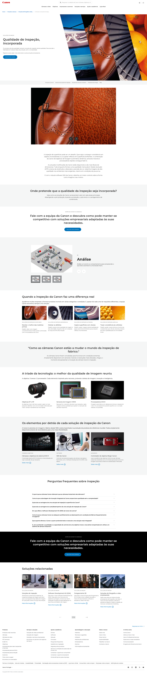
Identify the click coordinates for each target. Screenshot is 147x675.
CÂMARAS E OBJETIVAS (27, 453)
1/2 (77, 255)
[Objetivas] (58, 6)
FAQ (101, 82)
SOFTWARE (59, 453)
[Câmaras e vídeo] (51, 6)
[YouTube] (143, 667)
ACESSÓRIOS (94, 453)
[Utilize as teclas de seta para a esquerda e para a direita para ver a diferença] (73, 116)
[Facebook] (128, 667)
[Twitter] (139, 667)
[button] (60, 617)
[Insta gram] (132, 667)
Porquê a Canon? (49, 82)
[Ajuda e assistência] (98, 6)
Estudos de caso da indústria (79, 82)
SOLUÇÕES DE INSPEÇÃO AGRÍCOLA (109, 322)
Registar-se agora (10, 57)
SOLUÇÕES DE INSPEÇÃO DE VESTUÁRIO (31, 322)
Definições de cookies (117, 663)
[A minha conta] (139, 3)
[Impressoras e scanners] (73, 6)
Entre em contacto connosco (73, 211)
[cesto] (143, 3)
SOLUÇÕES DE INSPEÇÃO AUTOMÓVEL (83, 322)
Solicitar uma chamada (73, 229)
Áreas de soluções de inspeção (62, 82)
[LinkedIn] (135, 667)
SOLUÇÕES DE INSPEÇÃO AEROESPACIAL (58, 322)
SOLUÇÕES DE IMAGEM (8, 35)
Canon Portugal (6, 667)
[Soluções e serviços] (86, 6)
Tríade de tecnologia (93, 82)
